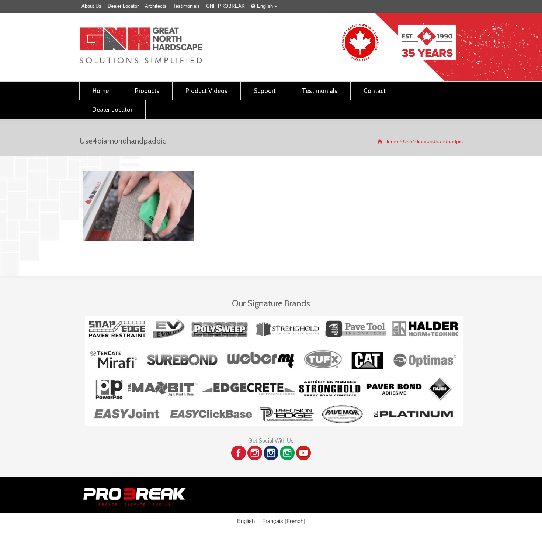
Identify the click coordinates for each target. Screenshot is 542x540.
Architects (156, 6)
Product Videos (206, 90)
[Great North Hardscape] (140, 61)
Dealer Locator (123, 6)
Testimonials (186, 6)
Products (147, 90)
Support (265, 90)
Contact (375, 90)
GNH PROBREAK (225, 6)
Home (101, 90)
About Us (91, 6)
